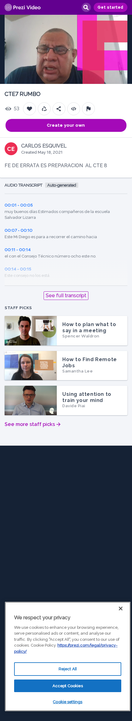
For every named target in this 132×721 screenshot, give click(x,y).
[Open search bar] (86, 7)
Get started (110, 7)
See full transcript (66, 295)
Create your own (66, 125)
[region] (67, 656)
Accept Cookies (67, 686)
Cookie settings (67, 701)
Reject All (68, 669)
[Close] (120, 608)
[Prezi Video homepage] (23, 7)
